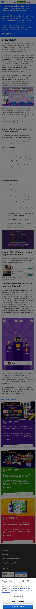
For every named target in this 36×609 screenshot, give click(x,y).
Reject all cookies (18, 601)
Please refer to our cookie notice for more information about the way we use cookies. (17, 590)
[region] (18, 593)
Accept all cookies (18, 606)
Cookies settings (18, 596)
